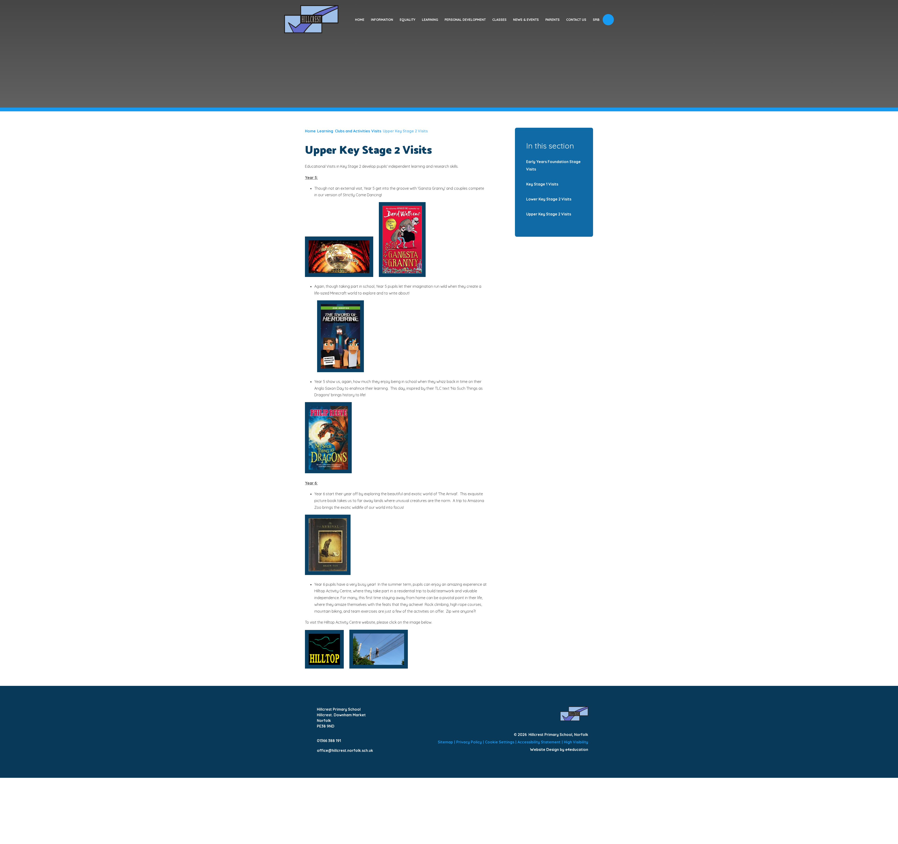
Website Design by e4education (559, 749)
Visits (376, 131)
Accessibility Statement (539, 742)
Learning (325, 131)
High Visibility (576, 742)
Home (310, 131)
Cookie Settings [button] (499, 742)
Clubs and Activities (352, 131)
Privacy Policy (469, 742)
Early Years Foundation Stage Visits (553, 165)
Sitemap (445, 742)
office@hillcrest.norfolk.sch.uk (345, 750)
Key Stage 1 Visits (542, 184)
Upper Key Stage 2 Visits (405, 131)
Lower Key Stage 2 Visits (548, 199)
